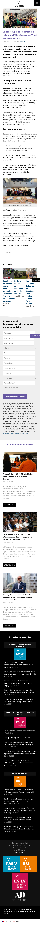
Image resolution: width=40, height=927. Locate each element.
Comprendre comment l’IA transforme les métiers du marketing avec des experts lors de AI (19, 810)
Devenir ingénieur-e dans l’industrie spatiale (19, 731)
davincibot (23, 41)
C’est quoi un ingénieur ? (12, 737)
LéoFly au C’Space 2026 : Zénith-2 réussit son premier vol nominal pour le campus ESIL (18, 744)
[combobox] (18, 338)
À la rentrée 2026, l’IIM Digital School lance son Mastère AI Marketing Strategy (18, 476)
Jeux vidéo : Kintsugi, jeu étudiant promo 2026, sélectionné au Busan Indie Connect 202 (19, 828)
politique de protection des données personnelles (15, 433)
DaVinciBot (24, 246)
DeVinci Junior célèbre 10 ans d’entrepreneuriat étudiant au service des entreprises (18, 664)
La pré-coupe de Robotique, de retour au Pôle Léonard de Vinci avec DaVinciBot (20, 35)
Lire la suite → (9, 504)
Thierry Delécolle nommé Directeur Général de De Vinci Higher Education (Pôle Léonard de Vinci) (19, 597)
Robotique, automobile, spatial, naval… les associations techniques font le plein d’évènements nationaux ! (9, 291)
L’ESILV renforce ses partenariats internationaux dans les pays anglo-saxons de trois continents (18, 536)
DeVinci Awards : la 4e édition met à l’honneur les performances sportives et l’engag (18, 683)
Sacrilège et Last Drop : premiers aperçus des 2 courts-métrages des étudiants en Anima (19, 801)
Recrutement (20, 852)
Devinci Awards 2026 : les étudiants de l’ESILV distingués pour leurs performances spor (19, 762)
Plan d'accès (15, 911)
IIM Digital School (20, 774)
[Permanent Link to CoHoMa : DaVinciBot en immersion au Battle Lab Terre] (19, 279)
